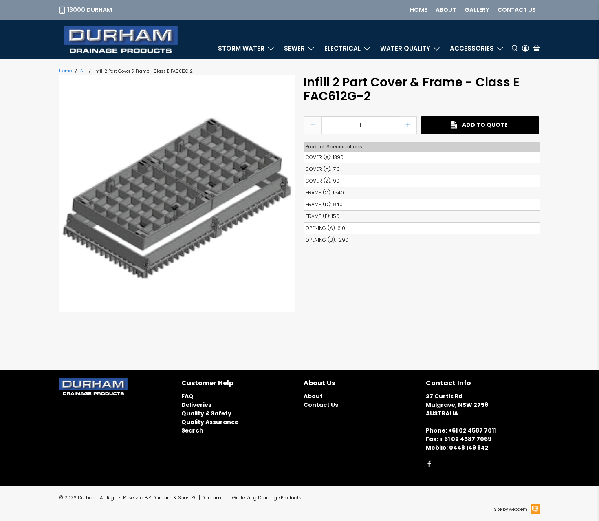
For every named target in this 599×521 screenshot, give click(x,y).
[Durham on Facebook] (429, 465)
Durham (88, 498)
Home (418, 10)
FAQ (187, 396)
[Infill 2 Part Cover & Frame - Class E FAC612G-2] (177, 193)
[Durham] (121, 39)
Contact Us (321, 405)
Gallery (477, 10)
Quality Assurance (209, 422)
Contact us (517, 10)
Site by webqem (510, 509)
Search (192, 430)
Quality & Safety (206, 413)
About (446, 10)
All (83, 71)
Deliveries (196, 405)
